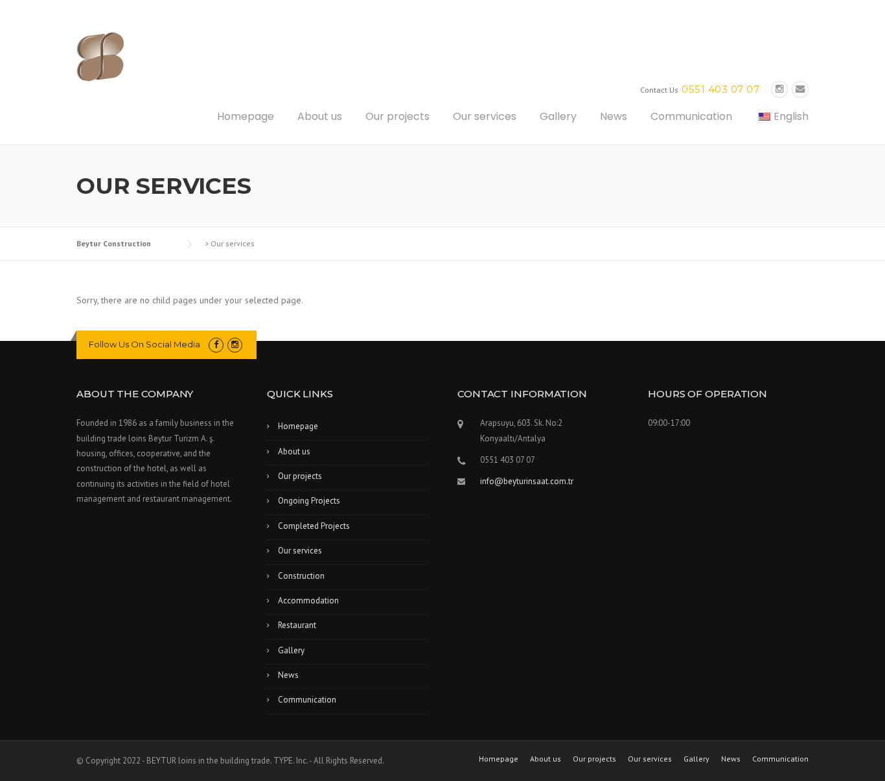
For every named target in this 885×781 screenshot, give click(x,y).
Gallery (558, 116)
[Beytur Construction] (141, 56)
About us (319, 116)
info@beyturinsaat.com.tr (526, 481)
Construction (301, 575)
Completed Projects (314, 525)
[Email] (800, 89)
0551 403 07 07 (720, 89)
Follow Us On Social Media (144, 344)
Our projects (397, 116)
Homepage (245, 116)
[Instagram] (779, 89)
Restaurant (297, 625)
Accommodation (308, 600)
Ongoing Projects (309, 500)
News (613, 116)
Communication (691, 116)
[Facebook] (216, 344)
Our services (484, 116)
